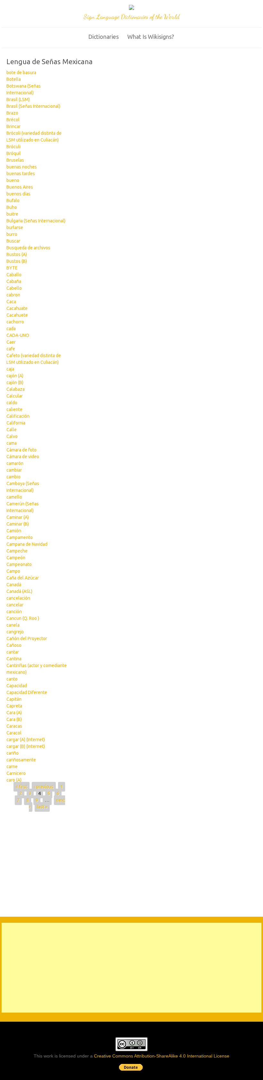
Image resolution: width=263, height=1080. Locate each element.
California (15, 422)
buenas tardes (20, 173)
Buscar (13, 241)
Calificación (18, 416)
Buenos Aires (19, 187)
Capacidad (16, 685)
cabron (13, 294)
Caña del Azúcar (22, 577)
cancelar (14, 604)
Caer (11, 342)
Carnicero (16, 773)
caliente (14, 409)
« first (21, 786)
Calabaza (15, 389)
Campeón (15, 557)
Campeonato (19, 564)
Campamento (19, 537)
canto (12, 678)
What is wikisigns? (150, 36)
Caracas (14, 726)
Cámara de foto (21, 449)
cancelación (18, 598)
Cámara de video (22, 456)
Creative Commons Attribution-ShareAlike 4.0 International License (161, 1056)
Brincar (13, 126)
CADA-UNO (17, 335)
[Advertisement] (101, 863)
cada (11, 328)
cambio (13, 476)
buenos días (18, 193)
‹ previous (44, 786)
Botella (13, 79)
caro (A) (13, 780)
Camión (13, 530)
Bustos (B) (16, 261)
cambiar (14, 470)
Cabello (14, 288)
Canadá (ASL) (19, 591)
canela (13, 625)
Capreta (14, 705)
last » (42, 807)
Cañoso (13, 645)
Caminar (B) (17, 524)
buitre (12, 214)
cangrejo (15, 631)
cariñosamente (21, 759)
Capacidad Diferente (26, 692)
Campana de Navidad (26, 544)
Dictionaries (103, 36)
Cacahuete (17, 315)
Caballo (13, 274)
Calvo (12, 436)
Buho (11, 207)
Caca (11, 301)
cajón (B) (14, 382)
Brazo (12, 113)
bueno (12, 180)
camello (14, 497)
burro (11, 234)
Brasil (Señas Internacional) (33, 106)
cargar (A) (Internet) (25, 739)
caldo (11, 402)
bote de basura (21, 72)
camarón (14, 463)
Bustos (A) (16, 254)
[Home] (131, 8)
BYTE (12, 267)
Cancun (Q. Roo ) (22, 618)
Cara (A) (14, 712)
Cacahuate (17, 308)
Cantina (13, 658)
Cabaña (13, 281)
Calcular (14, 396)
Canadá (13, 584)
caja (10, 369)
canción (14, 611)
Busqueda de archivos (28, 247)
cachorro (15, 321)
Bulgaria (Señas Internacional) (35, 220)
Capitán (13, 699)
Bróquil (13, 153)
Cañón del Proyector (26, 638)
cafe (10, 348)
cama (11, 443)
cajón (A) (14, 375)
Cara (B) (14, 719)
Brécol (13, 119)
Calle (11, 429)
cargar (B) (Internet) (25, 746)
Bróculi (13, 146)
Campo (13, 571)
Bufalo (13, 200)
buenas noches (21, 166)
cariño (12, 753)
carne (12, 766)
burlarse (14, 227)
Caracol (13, 732)
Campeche (17, 550)
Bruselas (15, 160)
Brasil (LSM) (18, 99)
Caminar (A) (17, 517)
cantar (12, 652)
